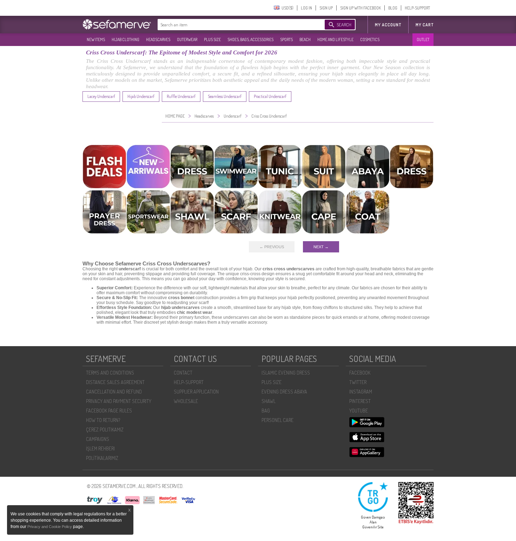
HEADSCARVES (158, 39)
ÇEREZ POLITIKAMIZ (105, 430)
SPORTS (286, 39)
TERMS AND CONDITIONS (110, 373)
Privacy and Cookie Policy (50, 526)
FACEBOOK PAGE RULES (109, 411)
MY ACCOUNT (388, 24)
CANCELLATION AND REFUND (114, 392)
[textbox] (234, 24)
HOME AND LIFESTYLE (335, 39)
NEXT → (321, 247)
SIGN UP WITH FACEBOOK (360, 8)
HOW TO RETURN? (103, 420)
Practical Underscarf (270, 96)
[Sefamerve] (118, 24)
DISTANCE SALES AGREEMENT (115, 382)
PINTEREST (360, 401)
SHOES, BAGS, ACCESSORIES (250, 39)
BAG (266, 411)
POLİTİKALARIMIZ (102, 458)
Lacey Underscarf (101, 96)
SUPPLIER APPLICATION (196, 392)
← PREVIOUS (271, 247)
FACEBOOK (359, 373)
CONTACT (183, 373)
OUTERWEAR (187, 39)
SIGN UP (326, 8)
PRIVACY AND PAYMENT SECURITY (118, 401)
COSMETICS (369, 39)
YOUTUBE (358, 411)
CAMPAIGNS (97, 439)
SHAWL (269, 401)
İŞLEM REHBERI (100, 448)
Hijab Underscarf (140, 96)
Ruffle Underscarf (181, 96)
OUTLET (423, 39)
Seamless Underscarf (225, 96)
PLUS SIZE (212, 39)
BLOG (392, 8)
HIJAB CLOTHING (125, 39)
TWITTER (357, 382)
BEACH (305, 39)
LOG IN (306, 8)
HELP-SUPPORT (417, 8)
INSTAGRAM (360, 392)
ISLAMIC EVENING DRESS (286, 373)
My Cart (425, 24)
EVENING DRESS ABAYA (284, 392)
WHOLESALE (186, 401)
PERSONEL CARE (277, 420)
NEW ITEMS (96, 39)
